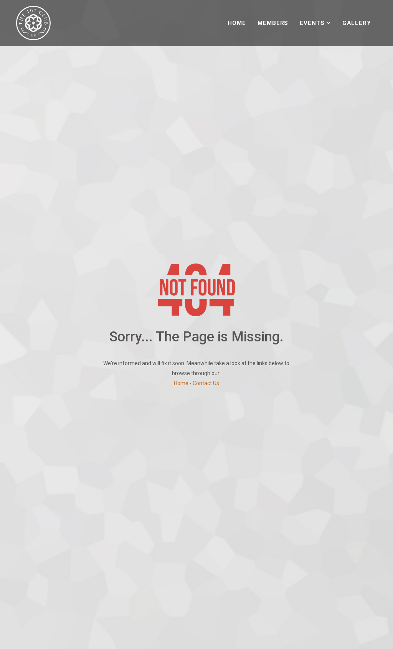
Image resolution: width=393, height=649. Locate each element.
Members (273, 23)
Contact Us (206, 383)
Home (237, 23)
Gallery (356, 23)
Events (312, 23)
